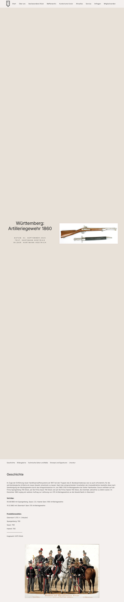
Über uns (22, 4)
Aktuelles (79, 4)
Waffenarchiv (51, 4)
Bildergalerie (21, 463)
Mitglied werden (109, 4)
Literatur (72, 463)
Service (88, 4)
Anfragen (97, 4)
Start (14, 4)
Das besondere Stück (36, 4)
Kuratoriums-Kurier (66, 4)
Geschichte (11, 463)
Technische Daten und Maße (38, 463)
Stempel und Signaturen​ (58, 463)
